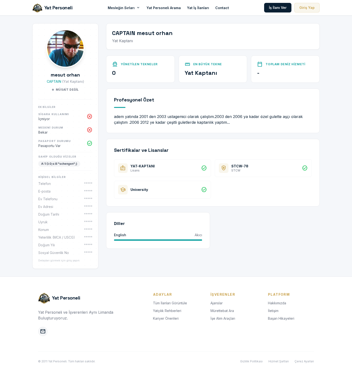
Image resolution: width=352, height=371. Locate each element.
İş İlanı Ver (278, 8)
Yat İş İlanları (198, 8)
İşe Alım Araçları (222, 318)
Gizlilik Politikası (251, 361)
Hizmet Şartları (278, 361)
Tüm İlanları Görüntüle (170, 303)
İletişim (273, 311)
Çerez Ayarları (304, 361)
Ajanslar (216, 303)
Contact (222, 8)
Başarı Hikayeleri (281, 318)
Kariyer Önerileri (166, 318)
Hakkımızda (277, 303)
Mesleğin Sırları (124, 7)
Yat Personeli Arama (164, 8)
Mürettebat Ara (222, 311)
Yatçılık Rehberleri (167, 311)
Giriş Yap (307, 8)
